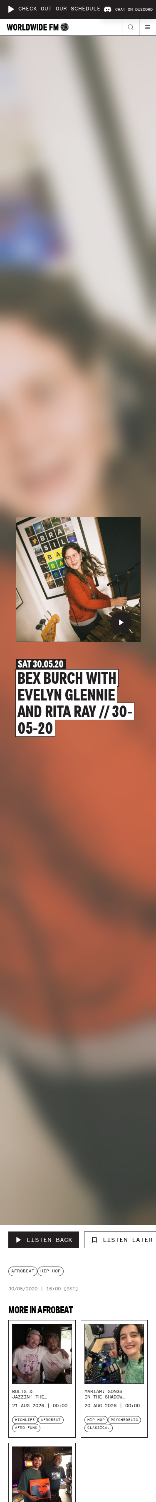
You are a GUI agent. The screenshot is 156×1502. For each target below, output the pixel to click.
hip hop (50, 1271)
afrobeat (23, 1271)
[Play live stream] (11, 9)
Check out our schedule (59, 9)
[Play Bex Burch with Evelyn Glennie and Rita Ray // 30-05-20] (121, 622)
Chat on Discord (134, 9)
